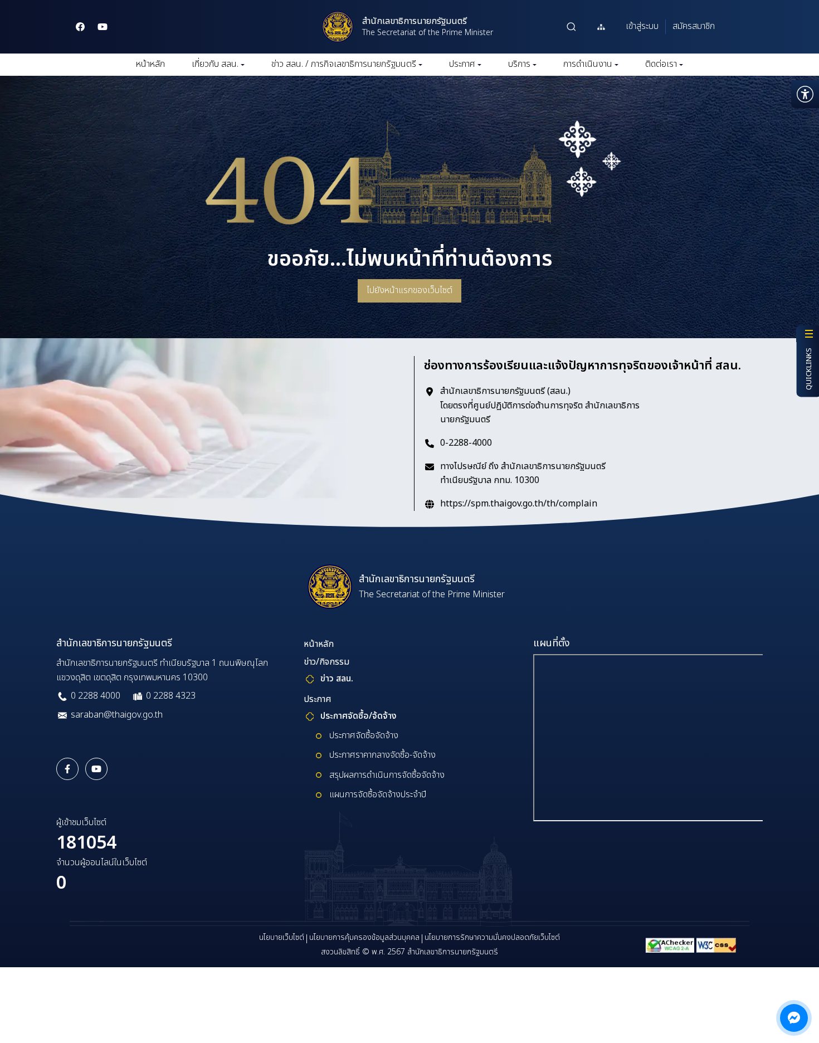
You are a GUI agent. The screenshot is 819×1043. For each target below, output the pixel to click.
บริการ (519, 64)
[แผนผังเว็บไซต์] (601, 27)
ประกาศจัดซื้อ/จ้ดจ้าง (358, 716)
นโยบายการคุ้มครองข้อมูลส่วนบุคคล (364, 937)
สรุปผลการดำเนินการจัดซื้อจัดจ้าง (387, 775)
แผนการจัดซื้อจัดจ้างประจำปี (377, 794)
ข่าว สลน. (336, 678)
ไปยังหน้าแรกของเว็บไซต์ (409, 290)
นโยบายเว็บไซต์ (281, 937)
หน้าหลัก (150, 64)
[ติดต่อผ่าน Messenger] (794, 1018)
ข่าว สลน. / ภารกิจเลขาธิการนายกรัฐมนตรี (343, 64)
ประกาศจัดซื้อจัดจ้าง (363, 735)
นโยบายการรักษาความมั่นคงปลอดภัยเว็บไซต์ (492, 937)
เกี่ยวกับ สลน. (215, 64)
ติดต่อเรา (661, 64)
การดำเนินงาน (587, 64)
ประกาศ (462, 64)
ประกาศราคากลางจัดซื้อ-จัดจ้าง (382, 755)
